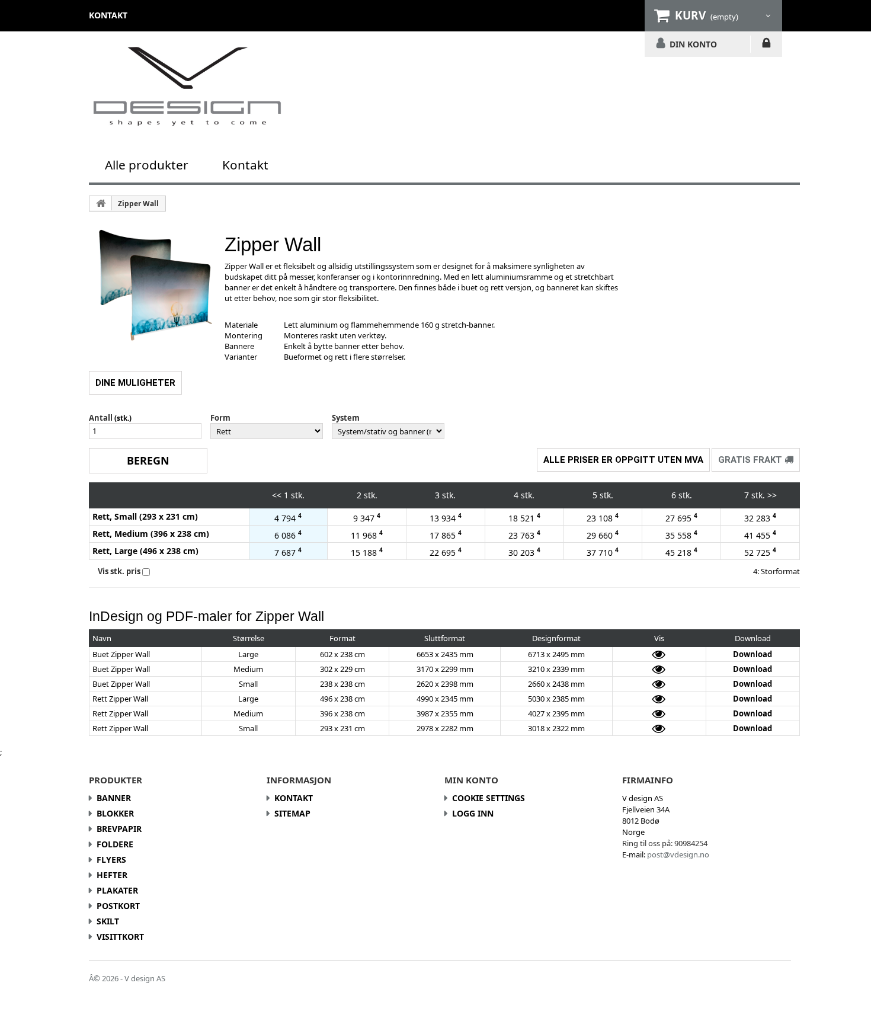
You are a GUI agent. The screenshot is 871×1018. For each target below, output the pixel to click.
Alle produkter (146, 164)
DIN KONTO (693, 44)
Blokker (115, 813)
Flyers (111, 859)
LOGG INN (766, 45)
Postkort (118, 905)
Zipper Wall (138, 204)
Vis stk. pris (119, 571)
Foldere (115, 844)
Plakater (117, 890)
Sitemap (292, 813)
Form (220, 417)
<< (276, 495)
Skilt (108, 921)
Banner (114, 797)
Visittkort (120, 936)
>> (772, 495)
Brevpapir (119, 828)
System (346, 417)
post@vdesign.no (678, 854)
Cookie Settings (488, 797)
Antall (101, 417)
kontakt (108, 15)
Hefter (112, 875)
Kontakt (245, 164)
